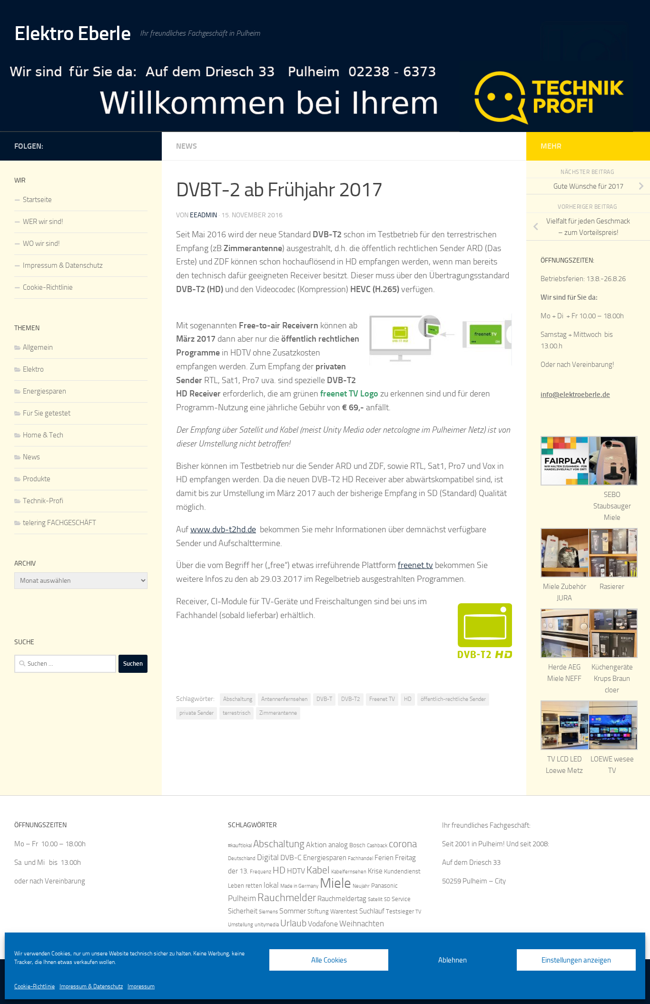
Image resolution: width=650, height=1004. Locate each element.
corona (403, 844)
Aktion (316, 844)
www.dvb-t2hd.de (223, 529)
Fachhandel (360, 858)
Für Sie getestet (46, 413)
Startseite (37, 199)
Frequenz (260, 872)
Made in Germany (299, 886)
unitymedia (267, 925)
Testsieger (400, 911)
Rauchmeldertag (341, 898)
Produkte (36, 479)
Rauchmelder (286, 897)
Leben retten (245, 885)
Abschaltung (237, 699)
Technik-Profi (43, 501)
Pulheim (242, 898)
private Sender (196, 713)
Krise (375, 871)
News (186, 146)
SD (387, 899)
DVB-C (291, 857)
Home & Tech (43, 435)
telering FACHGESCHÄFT (59, 522)
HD (408, 699)
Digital (268, 857)
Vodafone (323, 923)
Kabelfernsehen (348, 872)
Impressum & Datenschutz (91, 986)
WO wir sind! (41, 243)
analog (338, 845)
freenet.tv (415, 565)
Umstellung (240, 925)
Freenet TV (382, 699)
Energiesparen (44, 391)
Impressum (141, 986)
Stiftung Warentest (332, 911)
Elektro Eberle (72, 33)
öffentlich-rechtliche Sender (453, 699)
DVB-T (324, 699)
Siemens (268, 912)
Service (401, 899)
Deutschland (242, 858)
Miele (335, 883)
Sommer (292, 910)
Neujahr (361, 886)
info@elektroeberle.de (575, 394)
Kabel (318, 870)
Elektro (33, 369)
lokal (271, 885)
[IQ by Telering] (142, 144)
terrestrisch (236, 713)
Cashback (377, 845)
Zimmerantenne (278, 713)
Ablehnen (452, 960)
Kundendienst (402, 871)
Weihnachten (361, 923)
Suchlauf (371, 911)
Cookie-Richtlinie (34, 986)
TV (418, 912)
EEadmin (203, 215)
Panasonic (384, 885)
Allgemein (38, 347)
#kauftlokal (240, 845)
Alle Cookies (329, 960)
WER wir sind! (43, 221)
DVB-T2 (350, 699)
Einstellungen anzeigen (576, 960)
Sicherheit (242, 911)
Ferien (384, 857)
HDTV (296, 870)
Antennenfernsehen (284, 699)
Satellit (375, 899)
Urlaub (293, 923)
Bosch (357, 845)
